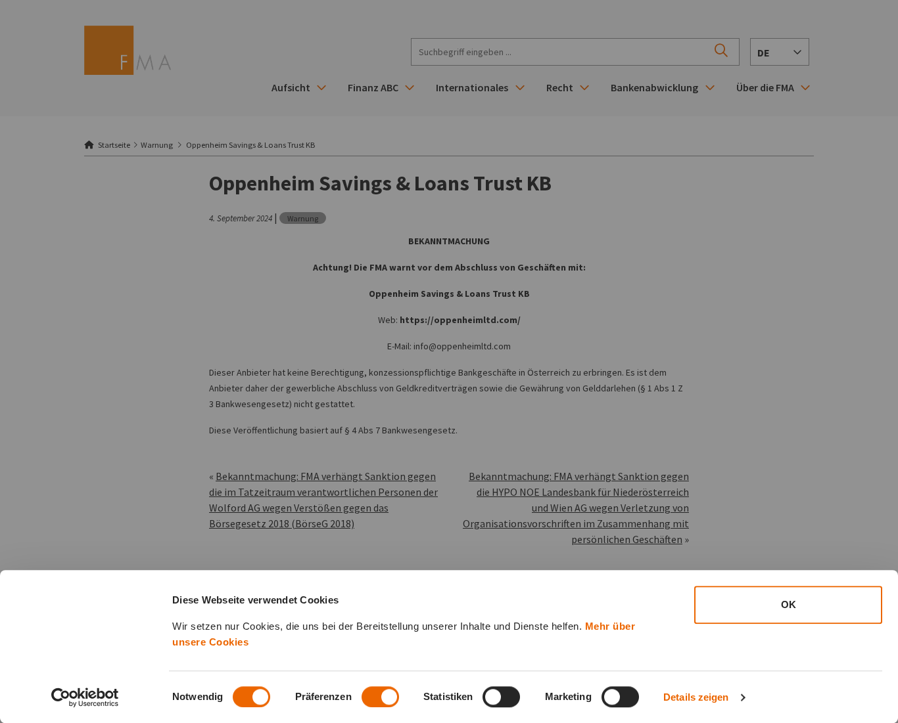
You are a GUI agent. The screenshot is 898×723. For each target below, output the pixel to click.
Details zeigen (695, 697)
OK (788, 604)
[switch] (380, 696)
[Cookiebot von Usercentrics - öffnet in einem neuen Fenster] (85, 697)
